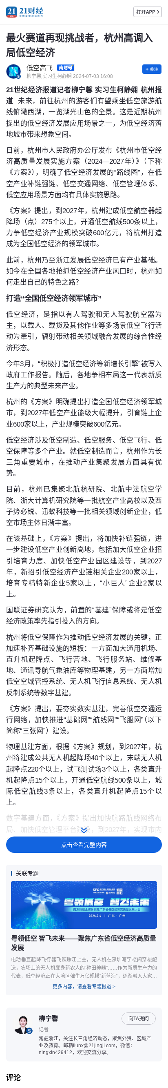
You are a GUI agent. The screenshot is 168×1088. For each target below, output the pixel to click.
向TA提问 (138, 1018)
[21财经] (24, 12)
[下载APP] (147, 12)
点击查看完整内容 (84, 844)
